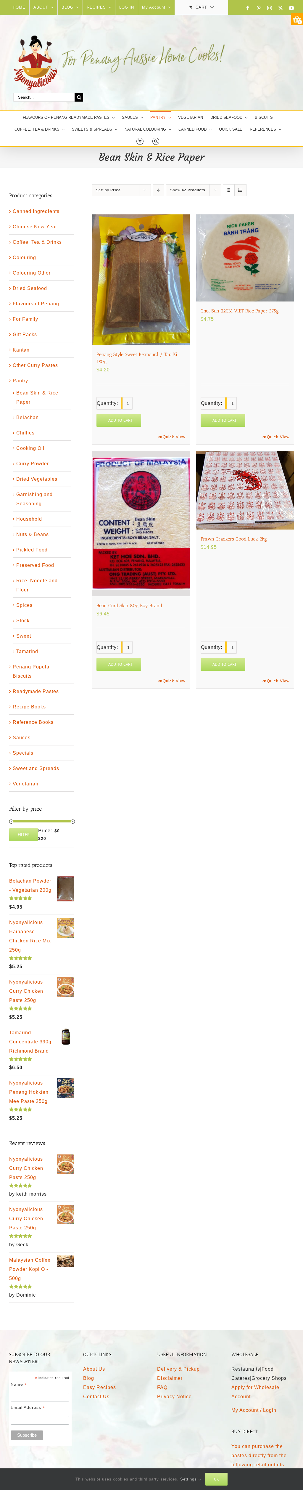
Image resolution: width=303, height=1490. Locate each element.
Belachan (27, 417)
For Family (25, 319)
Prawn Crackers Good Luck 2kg (234, 539)
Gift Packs (25, 334)
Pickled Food (32, 549)
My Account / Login (253, 1410)
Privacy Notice (174, 1396)
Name (19, 1384)
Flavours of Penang (36, 303)
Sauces (21, 737)
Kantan (21, 349)
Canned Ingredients (36, 211)
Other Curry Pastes (35, 365)
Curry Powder (32, 463)
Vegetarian (25, 783)
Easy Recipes (99, 1387)
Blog (88, 1378)
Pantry (20, 380)
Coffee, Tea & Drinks (37, 242)
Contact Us (96, 1396)
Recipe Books (29, 706)
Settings (189, 1479)
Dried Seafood (30, 288)
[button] (155, 140)
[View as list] (240, 190)
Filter (24, 834)
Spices (24, 605)
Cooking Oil (30, 448)
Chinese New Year (35, 226)
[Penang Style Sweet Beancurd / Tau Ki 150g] (141, 279)
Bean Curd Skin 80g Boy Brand (129, 605)
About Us (94, 1369)
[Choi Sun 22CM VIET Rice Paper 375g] (245, 257)
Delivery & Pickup (178, 1369)
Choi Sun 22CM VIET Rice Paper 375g (240, 311)
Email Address (28, 1407)
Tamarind (27, 651)
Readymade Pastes (36, 691)
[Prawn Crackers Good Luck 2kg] (245, 490)
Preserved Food (35, 565)
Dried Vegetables (36, 479)
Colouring (24, 257)
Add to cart (120, 420)
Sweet (23, 636)
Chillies (25, 432)
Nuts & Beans (32, 534)
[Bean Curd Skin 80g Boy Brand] (141, 523)
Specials (23, 753)
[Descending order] (158, 190)
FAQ (162, 1387)
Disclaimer (170, 1378)
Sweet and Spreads (36, 768)
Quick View (174, 437)
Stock (23, 620)
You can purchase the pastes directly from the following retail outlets (259, 1455)
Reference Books (33, 722)
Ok (216, 1479)
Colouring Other (32, 272)
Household (29, 519)
